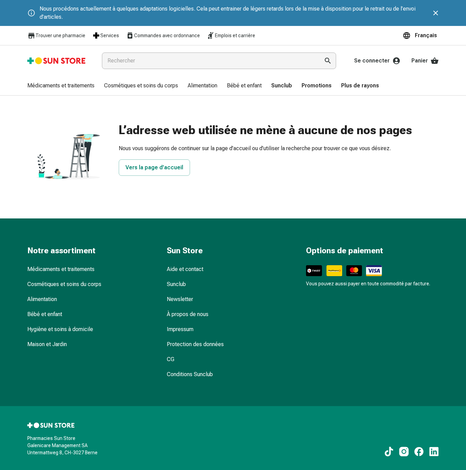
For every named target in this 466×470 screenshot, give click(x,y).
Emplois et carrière (235, 35)
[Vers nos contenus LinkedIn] (434, 451)
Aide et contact (185, 269)
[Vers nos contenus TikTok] (389, 451)
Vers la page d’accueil (154, 167)
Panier (419, 60)
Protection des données (195, 344)
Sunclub (176, 284)
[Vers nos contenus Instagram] (404, 451)
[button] (421, 35)
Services (109, 35)
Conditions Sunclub (190, 374)
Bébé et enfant (44, 314)
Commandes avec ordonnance (167, 35)
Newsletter (180, 299)
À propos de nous (187, 314)
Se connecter (372, 60)
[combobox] (209, 61)
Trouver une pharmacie (60, 35)
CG (170, 359)
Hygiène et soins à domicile (60, 329)
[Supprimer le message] (435, 13)
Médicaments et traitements (60, 269)
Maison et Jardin (47, 344)
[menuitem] (60, 86)
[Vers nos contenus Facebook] (419, 451)
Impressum (180, 329)
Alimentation (42, 299)
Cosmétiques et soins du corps (64, 284)
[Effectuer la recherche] (328, 61)
